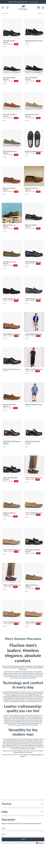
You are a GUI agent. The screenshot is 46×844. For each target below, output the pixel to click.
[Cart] (43, 7)
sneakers (34, 754)
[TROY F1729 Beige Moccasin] (34, 501)
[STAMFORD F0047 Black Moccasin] (34, 429)
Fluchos (6, 803)
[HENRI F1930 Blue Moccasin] (12, 287)
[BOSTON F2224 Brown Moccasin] (12, 102)
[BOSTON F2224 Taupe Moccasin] (34, 102)
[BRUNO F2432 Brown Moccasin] (12, 176)
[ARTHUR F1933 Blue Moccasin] (12, 29)
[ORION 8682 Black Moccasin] (34, 322)
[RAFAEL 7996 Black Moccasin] (12, 357)
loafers (39, 754)
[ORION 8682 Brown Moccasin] (12, 322)
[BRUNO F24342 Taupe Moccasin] (34, 176)
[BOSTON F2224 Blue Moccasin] (12, 65)
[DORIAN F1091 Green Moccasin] (12, 250)
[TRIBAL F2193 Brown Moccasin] (12, 501)
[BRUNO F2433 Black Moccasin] (34, 213)
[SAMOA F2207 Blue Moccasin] (34, 357)
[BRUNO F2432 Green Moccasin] (12, 213)
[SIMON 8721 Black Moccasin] (34, 392)
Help (5, 811)
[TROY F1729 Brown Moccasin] (12, 538)
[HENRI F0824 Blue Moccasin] (34, 250)
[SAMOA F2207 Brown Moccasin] (12, 392)
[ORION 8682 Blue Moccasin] (34, 287)
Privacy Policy (26, 842)
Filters (5, 13)
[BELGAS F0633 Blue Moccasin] (34, 29)
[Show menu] (3, 7)
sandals (23, 756)
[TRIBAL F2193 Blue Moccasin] (34, 466)
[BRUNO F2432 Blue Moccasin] (34, 139)
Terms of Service (34, 842)
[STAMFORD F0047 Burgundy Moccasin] (12, 429)
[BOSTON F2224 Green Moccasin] (12, 139)
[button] (41, 843)
